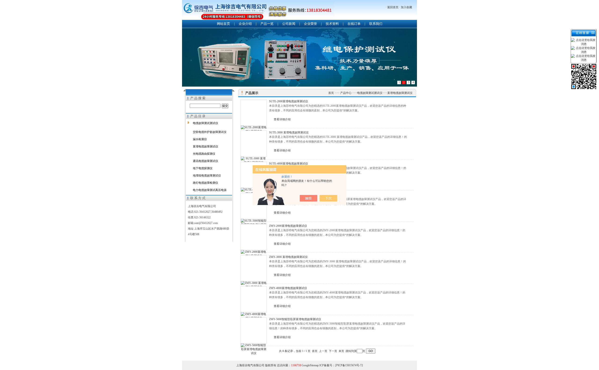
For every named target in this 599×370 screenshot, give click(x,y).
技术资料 (332, 24)
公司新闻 (288, 24)
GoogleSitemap (310, 365)
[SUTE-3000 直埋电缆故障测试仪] (254, 144)
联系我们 (375, 24)
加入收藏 (406, 7)
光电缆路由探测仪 (204, 153)
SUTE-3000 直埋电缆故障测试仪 (289, 132)
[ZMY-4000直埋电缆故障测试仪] (254, 299)
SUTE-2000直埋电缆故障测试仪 (288, 101)
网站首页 (223, 24)
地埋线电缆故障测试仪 (207, 175)
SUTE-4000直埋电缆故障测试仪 (288, 163)
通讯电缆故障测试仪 (205, 161)
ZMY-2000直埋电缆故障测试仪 (288, 225)
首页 (331, 93)
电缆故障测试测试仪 (205, 123)
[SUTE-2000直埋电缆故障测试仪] (254, 112)
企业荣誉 (310, 24)
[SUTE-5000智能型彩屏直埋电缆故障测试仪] (254, 206)
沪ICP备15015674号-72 (349, 365)
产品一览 (267, 24)
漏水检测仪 (200, 139)
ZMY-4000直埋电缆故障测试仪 (288, 288)
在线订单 (354, 24)
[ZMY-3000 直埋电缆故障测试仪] (254, 268)
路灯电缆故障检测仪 (205, 182)
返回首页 (392, 7)
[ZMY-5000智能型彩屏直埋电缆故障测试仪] (254, 330)
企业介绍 (245, 24)
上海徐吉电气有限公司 (258, 10)
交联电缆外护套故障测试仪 (209, 132)
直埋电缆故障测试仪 (205, 146)
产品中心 (346, 93)
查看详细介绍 (282, 119)
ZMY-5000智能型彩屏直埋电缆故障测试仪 (295, 319)
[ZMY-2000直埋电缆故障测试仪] (254, 237)
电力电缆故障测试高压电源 (209, 190)
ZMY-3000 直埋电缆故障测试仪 (288, 257)
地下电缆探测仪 (202, 168)
